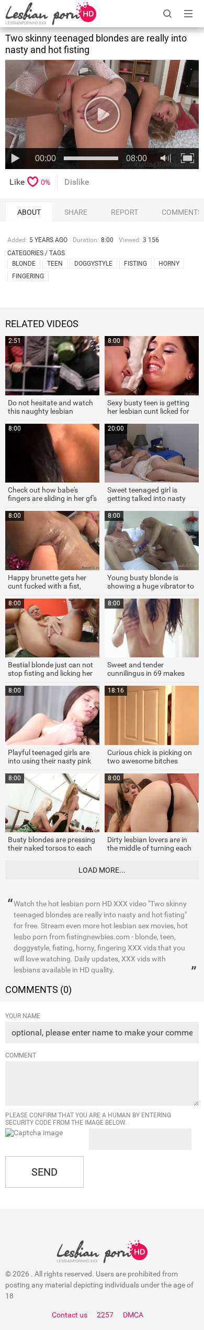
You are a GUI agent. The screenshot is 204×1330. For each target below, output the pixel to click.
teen (55, 263)
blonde (24, 263)
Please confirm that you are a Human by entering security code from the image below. (88, 1119)
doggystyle (93, 263)
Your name (22, 1016)
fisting (135, 263)
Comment (20, 1055)
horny (168, 263)
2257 (105, 1315)
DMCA (133, 1315)
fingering (28, 276)
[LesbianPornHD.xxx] (50, 13)
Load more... (102, 870)
